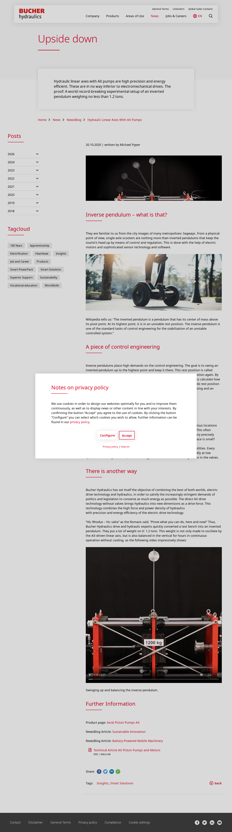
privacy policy (79, 422)
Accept (127, 435)
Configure (107, 435)
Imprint (125, 446)
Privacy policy (110, 446)
